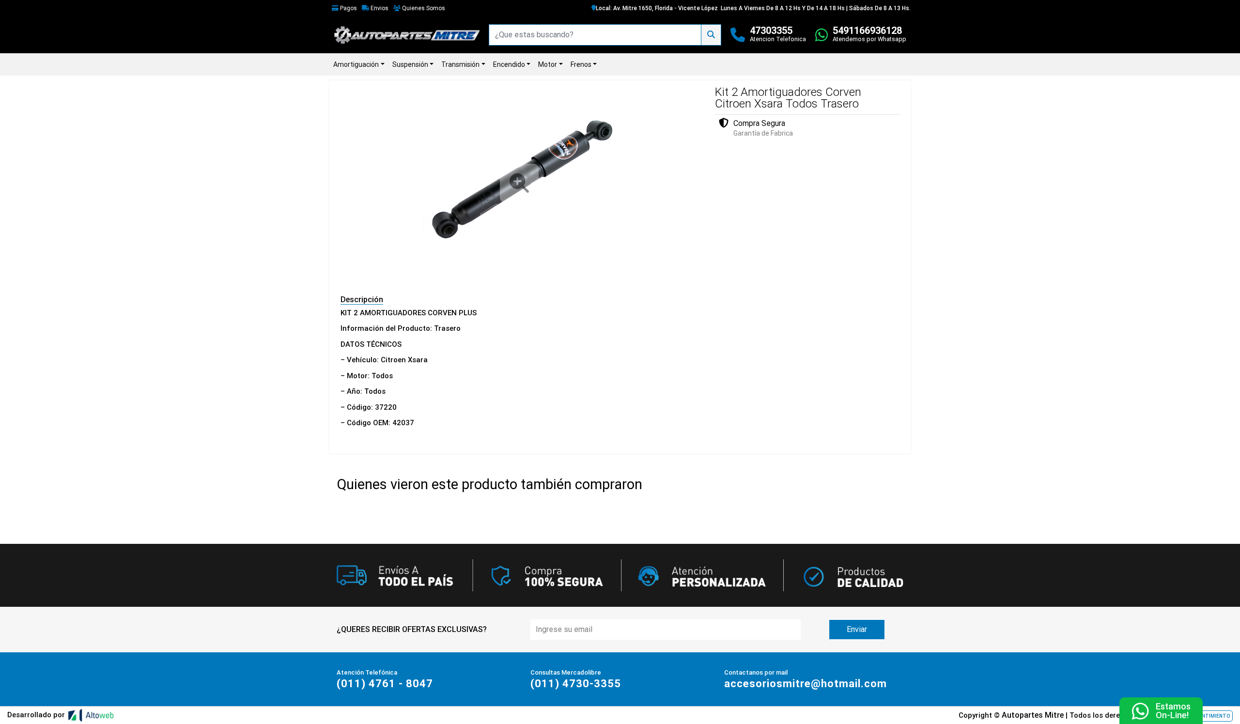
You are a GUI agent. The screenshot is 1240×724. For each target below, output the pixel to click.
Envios (378, 8)
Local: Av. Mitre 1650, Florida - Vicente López (657, 8)
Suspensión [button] (410, 64)
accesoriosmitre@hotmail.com (805, 684)
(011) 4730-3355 (575, 684)
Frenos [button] (581, 64)
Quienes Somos (423, 8)
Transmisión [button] (460, 64)
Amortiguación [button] (356, 64)
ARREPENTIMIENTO (1207, 716)
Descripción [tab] (362, 299)
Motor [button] (547, 64)
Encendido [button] (509, 64)
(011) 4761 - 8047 (385, 684)
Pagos (348, 8)
